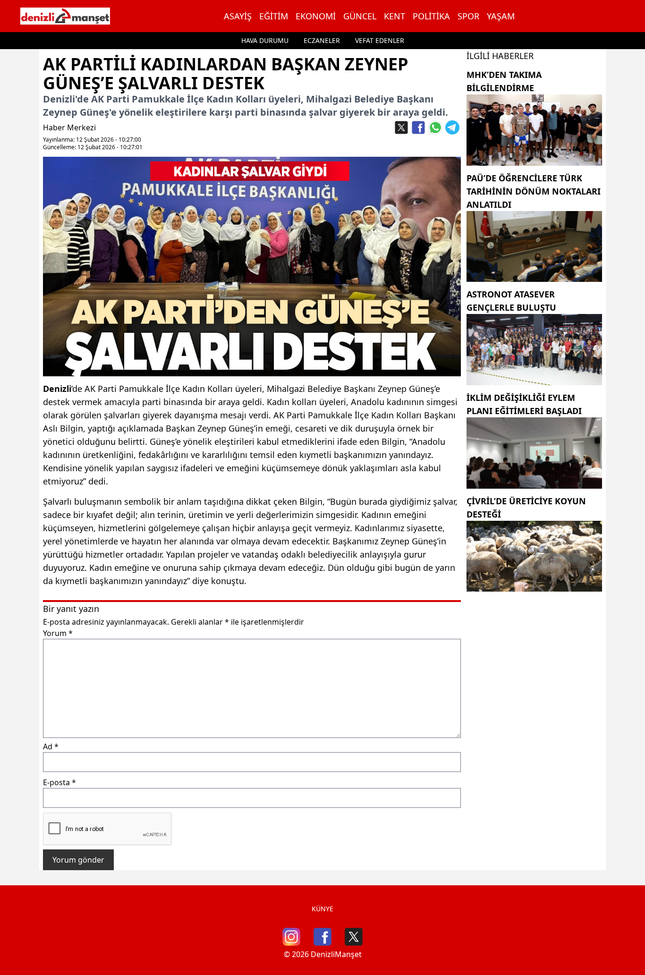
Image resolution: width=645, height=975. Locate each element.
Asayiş (238, 16)
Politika (431, 16)
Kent (394, 16)
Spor (468, 16)
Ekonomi (316, 16)
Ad (51, 746)
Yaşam (501, 16)
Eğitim (273, 16)
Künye (322, 908)
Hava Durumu (265, 40)
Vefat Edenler (379, 40)
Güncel (359, 16)
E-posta (59, 782)
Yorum (58, 633)
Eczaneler (322, 40)
